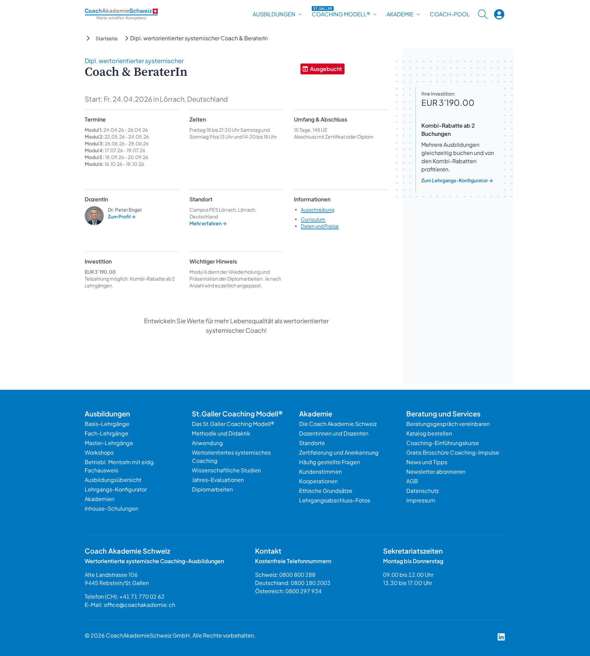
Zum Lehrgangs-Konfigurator (457, 180)
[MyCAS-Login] (499, 14)
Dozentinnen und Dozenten (333, 433)
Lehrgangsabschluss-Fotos (334, 500)
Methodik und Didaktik (221, 433)
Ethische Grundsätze (325, 490)
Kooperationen (318, 481)
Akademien (99, 498)
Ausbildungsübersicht (113, 479)
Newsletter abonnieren (435, 471)
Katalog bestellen (429, 433)
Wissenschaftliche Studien (226, 470)
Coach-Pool (450, 14)
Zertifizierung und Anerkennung (339, 452)
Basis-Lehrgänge (107, 423)
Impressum (420, 500)
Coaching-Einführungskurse (442, 442)
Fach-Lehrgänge (106, 433)
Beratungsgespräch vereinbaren (448, 423)
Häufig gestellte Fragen (329, 462)
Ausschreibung (317, 209)
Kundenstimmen (320, 471)
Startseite (107, 38)
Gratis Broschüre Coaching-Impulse (452, 452)
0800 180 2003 (311, 582)
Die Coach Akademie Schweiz (338, 423)
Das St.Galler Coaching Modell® (233, 423)
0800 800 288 (297, 574)
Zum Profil (122, 216)
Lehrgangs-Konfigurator (116, 489)
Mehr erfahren (208, 223)
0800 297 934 (303, 591)
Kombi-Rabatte (147, 278)
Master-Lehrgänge (109, 442)
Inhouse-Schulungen (111, 508)
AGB (412, 481)
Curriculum (313, 219)
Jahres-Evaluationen (218, 479)
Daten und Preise (320, 226)
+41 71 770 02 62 (142, 596)
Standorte (312, 442)
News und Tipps (426, 462)
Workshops (99, 452)
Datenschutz (422, 490)
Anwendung (207, 442)
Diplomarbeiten (212, 489)
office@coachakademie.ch (139, 604)
